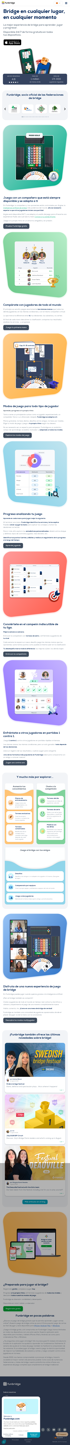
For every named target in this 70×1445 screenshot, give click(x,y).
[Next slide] (65, 108)
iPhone (37, 1326)
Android (43, 1326)
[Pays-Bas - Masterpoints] (27, 109)
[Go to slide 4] (26, 116)
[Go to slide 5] (27, 116)
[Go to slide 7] (30, 116)
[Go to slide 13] (39, 116)
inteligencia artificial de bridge (15, 208)
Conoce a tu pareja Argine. (45, 217)
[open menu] (66, 3)
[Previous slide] (5, 108)
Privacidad (15, 1440)
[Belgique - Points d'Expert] (54, 109)
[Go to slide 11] (36, 116)
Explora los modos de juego (17, 435)
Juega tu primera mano (16, 327)
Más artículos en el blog (35, 1202)
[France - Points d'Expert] (14, 109)
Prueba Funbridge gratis (16, 226)
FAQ (6, 1395)
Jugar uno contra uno (15, 763)
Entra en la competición (16, 654)
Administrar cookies (28, 1441)
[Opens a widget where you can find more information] (62, 1434)
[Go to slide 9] (33, 116)
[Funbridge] (8, 3)
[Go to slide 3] (24, 116)
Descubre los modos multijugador (20, 1020)
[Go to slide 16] (43, 116)
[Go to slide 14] (40, 116)
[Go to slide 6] (29, 116)
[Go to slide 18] (46, 116)
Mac (49, 1326)
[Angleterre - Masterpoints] (41, 109)
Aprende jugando (13, 545)
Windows (56, 1326)
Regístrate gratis (13, 1309)
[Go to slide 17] (45, 116)
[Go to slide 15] (42, 116)
